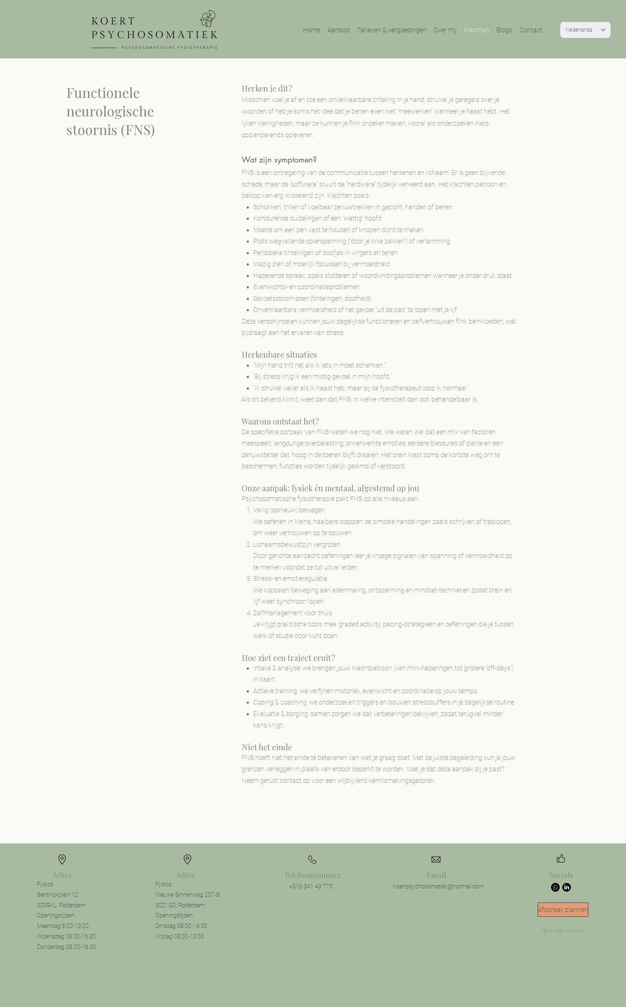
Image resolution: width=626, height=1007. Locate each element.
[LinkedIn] (566, 887)
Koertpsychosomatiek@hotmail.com (438, 886)
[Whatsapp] (555, 887)
